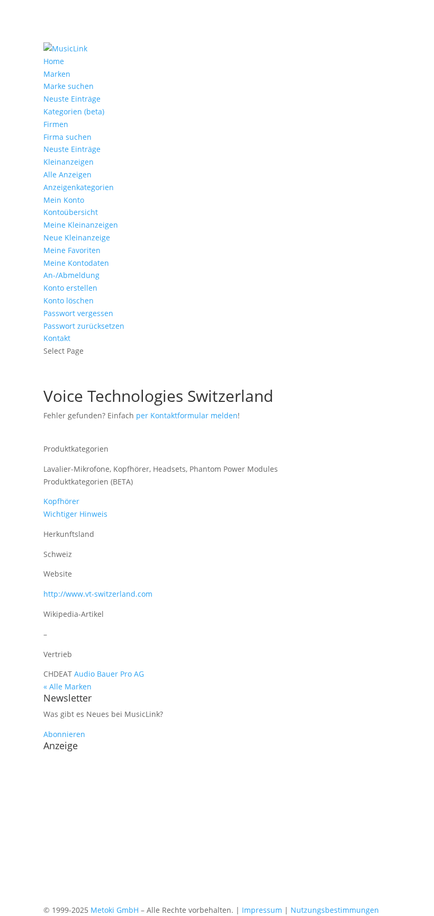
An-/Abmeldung (71, 275)
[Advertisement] (217, 830)
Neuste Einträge (72, 99)
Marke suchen (68, 86)
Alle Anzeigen (67, 174)
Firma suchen (67, 137)
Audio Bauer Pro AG (109, 674)
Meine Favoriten (72, 250)
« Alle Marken (67, 686)
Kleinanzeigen (68, 162)
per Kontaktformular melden (187, 415)
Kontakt (56, 338)
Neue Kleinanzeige (76, 237)
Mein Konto (63, 200)
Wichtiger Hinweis (75, 514)
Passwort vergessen (78, 313)
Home (53, 61)
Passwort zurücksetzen (83, 326)
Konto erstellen (70, 288)
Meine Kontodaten (76, 263)
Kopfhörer (61, 501)
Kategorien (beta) (73, 111)
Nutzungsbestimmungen (335, 910)
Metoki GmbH (115, 910)
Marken (56, 74)
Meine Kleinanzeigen (80, 225)
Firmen (55, 124)
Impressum (262, 910)
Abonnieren (64, 734)
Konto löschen (68, 300)
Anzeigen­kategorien (78, 187)
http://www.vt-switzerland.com (97, 594)
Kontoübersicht (70, 212)
